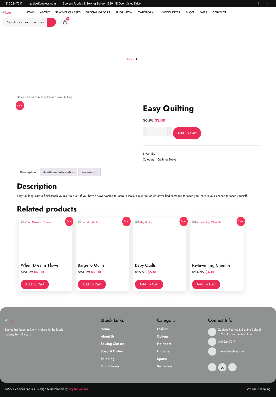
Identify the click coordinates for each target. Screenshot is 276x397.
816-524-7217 (13, 3)
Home (30, 12)
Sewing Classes (68, 12)
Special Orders (98, 12)
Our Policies (110, 366)
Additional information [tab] (58, 172)
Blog (190, 12)
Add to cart (187, 133)
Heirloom (164, 344)
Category (146, 12)
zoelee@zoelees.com (42, 3)
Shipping (108, 359)
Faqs (203, 12)
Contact (219, 12)
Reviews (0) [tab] (89, 172)
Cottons (162, 336)
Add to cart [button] (34, 284)
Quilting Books (45, 97)
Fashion (162, 329)
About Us (108, 336)
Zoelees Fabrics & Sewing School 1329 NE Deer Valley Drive (239, 331)
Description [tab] (28, 172)
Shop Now (123, 12)
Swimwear (165, 366)
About (45, 12)
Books (30, 97)
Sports (162, 359)
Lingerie (163, 351)
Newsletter (171, 12)
